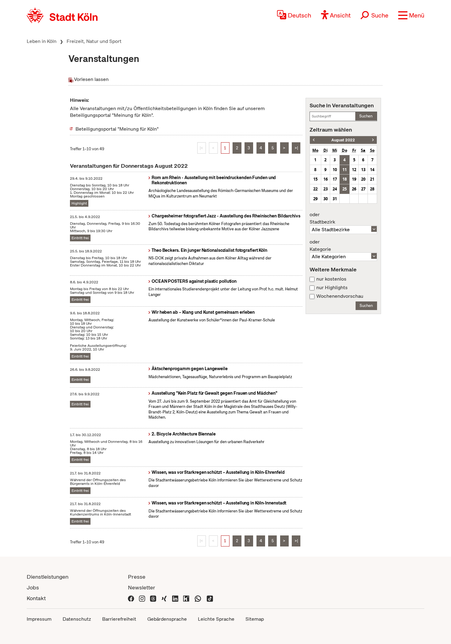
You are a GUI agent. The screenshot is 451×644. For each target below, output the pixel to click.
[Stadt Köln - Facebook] (131, 598)
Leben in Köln (41, 41)
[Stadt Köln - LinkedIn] (175, 598)
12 (354, 169)
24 (335, 189)
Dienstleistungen (47, 576)
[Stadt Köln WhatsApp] (198, 598)
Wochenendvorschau (339, 296)
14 (372, 169)
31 (335, 198)
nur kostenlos (331, 279)
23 (325, 189)
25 (344, 189)
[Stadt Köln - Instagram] (142, 598)
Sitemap (254, 619)
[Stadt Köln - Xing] (164, 598)
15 (315, 179)
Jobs (33, 587)
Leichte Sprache (216, 619)
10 (335, 169)
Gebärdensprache (167, 619)
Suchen (365, 116)
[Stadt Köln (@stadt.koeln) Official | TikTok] (209, 598)
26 (354, 189)
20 (363, 179)
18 (344, 179)
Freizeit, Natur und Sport (94, 41)
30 (325, 198)
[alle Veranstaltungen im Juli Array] (314, 140)
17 (335, 179)
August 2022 (343, 140)
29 (315, 198)
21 (372, 179)
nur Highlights (332, 287)
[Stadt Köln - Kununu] (186, 598)
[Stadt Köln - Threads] (153, 598)
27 (363, 189)
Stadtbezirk (322, 218)
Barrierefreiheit (119, 619)
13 (363, 169)
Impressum (39, 619)
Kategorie (320, 245)
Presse (136, 576)
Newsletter (141, 587)
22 (315, 189)
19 (354, 179)
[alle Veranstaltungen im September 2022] (373, 140)
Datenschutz (77, 619)
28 (372, 189)
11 (344, 169)
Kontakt (36, 598)
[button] (411, 15)
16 (325, 179)
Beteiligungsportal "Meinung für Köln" (117, 129)
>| (296, 148)
